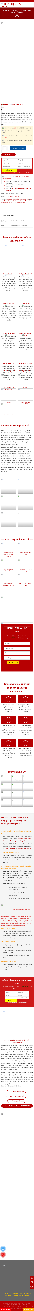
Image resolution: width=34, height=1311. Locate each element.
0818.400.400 (6, 1309)
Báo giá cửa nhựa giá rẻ (23, 199)
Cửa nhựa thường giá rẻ (26, 200)
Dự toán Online (29, 1309)
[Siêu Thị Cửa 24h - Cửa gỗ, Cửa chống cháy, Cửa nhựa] (13, 4)
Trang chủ (6, 10)
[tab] (18, 215)
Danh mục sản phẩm (24, 1303)
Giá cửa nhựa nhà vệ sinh (19, 202)
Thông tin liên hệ (11, 1304)
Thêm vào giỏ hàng (18, 148)
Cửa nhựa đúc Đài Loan (13, 200)
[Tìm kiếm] (28, 4)
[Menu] (32, 5)
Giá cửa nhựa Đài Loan (6, 202)
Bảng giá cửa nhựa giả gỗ (12, 199)
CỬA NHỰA (22, 10)
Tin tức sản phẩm (23, 1304)
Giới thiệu (14, 1303)
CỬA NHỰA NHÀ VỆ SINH (13, 196)
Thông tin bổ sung (8, 215)
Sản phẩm (14, 10)
